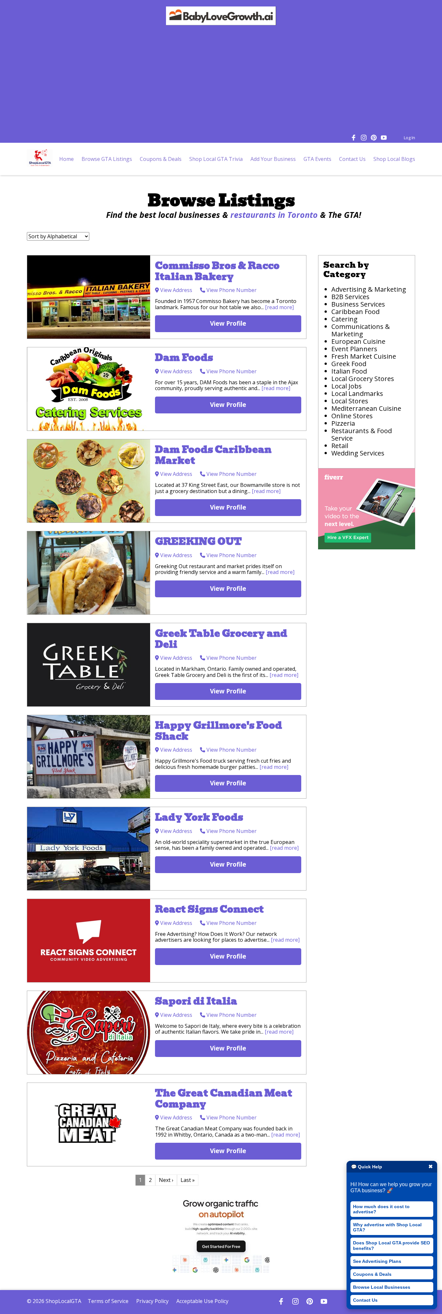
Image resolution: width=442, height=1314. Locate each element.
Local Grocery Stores (362, 378)
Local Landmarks (357, 393)
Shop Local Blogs (394, 159)
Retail (339, 445)
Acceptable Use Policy (202, 1301)
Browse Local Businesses (381, 1287)
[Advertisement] (221, 80)
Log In (409, 137)
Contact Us (365, 1300)
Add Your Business (273, 159)
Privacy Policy (152, 1301)
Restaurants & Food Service (361, 434)
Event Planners (354, 348)
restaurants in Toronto (274, 214)
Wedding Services (357, 453)
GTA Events (317, 159)
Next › (166, 1180)
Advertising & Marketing (368, 289)
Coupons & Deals (372, 1274)
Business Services (358, 304)
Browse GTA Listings (107, 159)
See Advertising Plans (377, 1261)
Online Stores (352, 415)
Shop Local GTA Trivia (216, 159)
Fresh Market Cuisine (364, 356)
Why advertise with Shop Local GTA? (387, 1227)
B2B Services (350, 296)
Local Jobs (346, 386)
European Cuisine (358, 341)
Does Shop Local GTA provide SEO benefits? (391, 1245)
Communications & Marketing (360, 330)
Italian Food (349, 371)
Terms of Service (108, 1301)
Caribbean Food (355, 311)
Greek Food (348, 363)
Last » (188, 1180)
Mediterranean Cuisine (366, 408)
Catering (344, 319)
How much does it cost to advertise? (381, 1209)
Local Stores (349, 401)
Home (66, 159)
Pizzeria (343, 423)
